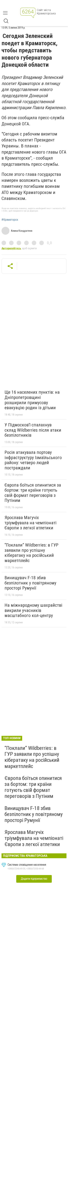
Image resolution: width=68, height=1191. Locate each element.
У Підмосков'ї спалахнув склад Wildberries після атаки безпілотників (33, 430)
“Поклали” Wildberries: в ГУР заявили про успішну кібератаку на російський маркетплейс (31, 552)
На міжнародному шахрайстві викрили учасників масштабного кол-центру (33, 610)
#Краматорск (10, 219)
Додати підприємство (34, 878)
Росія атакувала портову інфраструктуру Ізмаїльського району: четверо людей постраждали (33, 460)
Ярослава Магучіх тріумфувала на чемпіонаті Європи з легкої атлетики (30, 522)
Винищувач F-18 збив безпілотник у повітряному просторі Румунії (30, 583)
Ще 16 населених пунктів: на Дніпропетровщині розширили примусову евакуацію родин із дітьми (32, 400)
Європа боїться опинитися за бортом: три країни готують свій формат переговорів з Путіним (33, 492)
